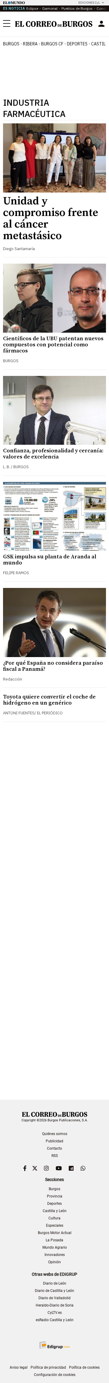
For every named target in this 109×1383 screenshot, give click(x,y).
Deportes (54, 1203)
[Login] (101, 23)
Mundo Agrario (54, 1247)
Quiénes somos (54, 1134)
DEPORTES (77, 44)
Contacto (54, 1148)
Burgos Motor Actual (54, 1233)
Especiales (54, 1225)
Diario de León (54, 1283)
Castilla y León (55, 1211)
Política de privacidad (48, 1367)
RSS (54, 1156)
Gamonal (50, 8)
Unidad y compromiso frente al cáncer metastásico (50, 218)
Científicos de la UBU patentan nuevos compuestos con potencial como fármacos (53, 344)
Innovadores (55, 1255)
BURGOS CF (52, 44)
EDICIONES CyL (89, 2)
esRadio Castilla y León (55, 1320)
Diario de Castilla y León (54, 1291)
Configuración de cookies (54, 1375)
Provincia (54, 1196)
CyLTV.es (55, 1312)
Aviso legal (19, 1367)
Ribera (30, 44)
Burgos (11, 44)
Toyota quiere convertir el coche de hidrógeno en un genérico (49, 699)
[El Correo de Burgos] (53, 24)
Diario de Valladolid (54, 1298)
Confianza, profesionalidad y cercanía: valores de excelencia (53, 453)
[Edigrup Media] (54, 1345)
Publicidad (54, 1141)
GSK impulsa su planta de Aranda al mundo (49, 559)
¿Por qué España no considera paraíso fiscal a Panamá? (53, 666)
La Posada (54, 1240)
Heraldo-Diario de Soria (55, 1305)
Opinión (54, 1262)
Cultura (54, 1218)
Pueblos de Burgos (77, 8)
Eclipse (32, 8)
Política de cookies (84, 1367)
